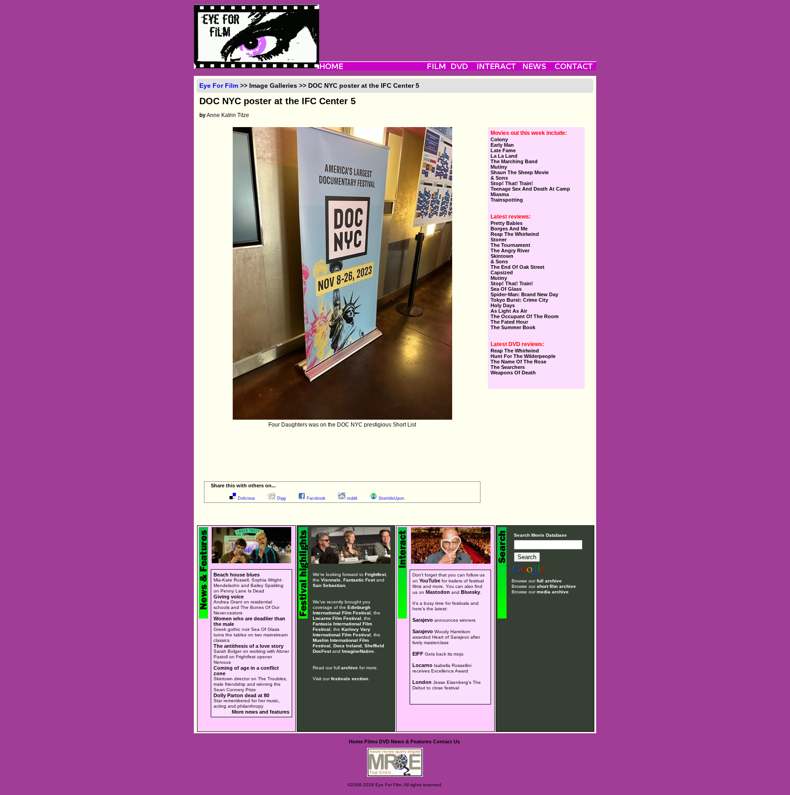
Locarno (422, 665)
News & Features (411, 741)
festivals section (349, 678)
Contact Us (446, 741)
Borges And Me (509, 228)
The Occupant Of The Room (525, 316)
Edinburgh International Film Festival (342, 610)
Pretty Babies (507, 223)
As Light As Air (509, 311)
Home (356, 741)
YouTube (429, 580)
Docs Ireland (347, 645)
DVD (384, 741)
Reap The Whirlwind (515, 234)
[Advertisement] (457, 25)
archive (349, 667)
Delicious (246, 498)
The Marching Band (514, 161)
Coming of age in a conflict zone (246, 670)
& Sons (499, 178)
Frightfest (375, 574)
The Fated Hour (509, 322)
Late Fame (503, 150)
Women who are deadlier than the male (249, 621)
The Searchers (508, 367)
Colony (499, 139)
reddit (352, 498)
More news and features (260, 712)
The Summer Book (513, 327)
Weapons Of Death (513, 372)
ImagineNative (358, 651)
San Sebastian (329, 585)
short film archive (556, 586)
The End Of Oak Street (517, 267)
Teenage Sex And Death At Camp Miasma (530, 191)
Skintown (502, 256)
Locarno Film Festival (337, 618)
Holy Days (503, 305)
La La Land (504, 156)
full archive (549, 580)
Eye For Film (218, 85)
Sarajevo (422, 620)
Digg (281, 498)
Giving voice (229, 596)
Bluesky (470, 592)
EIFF (417, 653)
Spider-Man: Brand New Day (524, 294)
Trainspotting (507, 200)
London (422, 682)
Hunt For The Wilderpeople (523, 356)
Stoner (499, 239)
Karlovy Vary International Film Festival (342, 632)
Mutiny (499, 167)
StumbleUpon (391, 498)
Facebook (316, 498)
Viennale (331, 579)
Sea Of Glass (506, 289)
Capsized (502, 272)
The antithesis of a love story (248, 646)
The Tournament (510, 245)
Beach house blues (237, 574)
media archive (553, 591)
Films (371, 741)
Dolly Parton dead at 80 (241, 695)
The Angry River (510, 250)
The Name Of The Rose (518, 361)
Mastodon (438, 592)
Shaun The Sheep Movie (520, 172)
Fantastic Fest (359, 579)
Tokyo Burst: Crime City (519, 300)
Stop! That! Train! (512, 183)
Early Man (502, 145)
